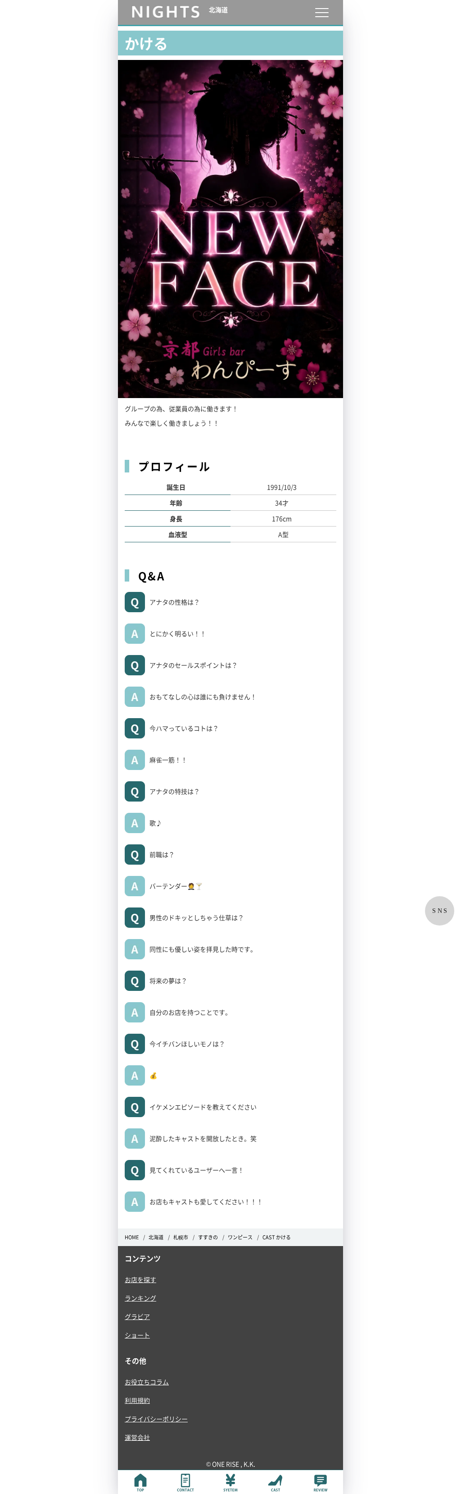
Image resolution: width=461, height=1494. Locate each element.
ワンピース (240, 1237)
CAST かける (276, 1237)
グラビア (137, 1316)
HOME (132, 1237)
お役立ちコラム (147, 1381)
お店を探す (140, 1279)
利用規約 (137, 1400)
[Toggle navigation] (322, 12)
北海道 (156, 1237)
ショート (137, 1334)
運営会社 (137, 1437)
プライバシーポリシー (156, 1418)
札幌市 (180, 1237)
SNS (440, 910)
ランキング (140, 1297)
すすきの (208, 1237)
